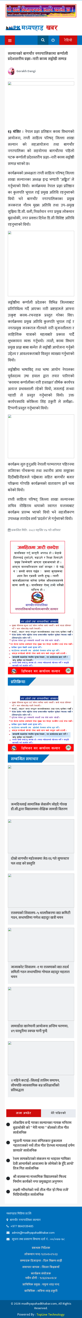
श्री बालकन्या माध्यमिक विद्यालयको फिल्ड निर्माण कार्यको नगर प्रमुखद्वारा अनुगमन (39, 1179)
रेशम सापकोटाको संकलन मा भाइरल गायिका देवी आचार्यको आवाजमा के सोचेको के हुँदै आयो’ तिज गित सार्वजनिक (43, 1164)
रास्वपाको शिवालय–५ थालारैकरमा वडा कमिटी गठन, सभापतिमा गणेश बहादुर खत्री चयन (40, 915)
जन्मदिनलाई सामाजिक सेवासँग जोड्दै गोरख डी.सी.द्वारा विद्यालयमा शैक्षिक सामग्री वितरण (39, 806)
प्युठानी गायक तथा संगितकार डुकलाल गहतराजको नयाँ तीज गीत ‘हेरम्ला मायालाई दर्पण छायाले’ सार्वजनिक (44, 1146)
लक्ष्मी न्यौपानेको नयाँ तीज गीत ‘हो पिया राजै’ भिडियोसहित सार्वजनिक (40, 1192)
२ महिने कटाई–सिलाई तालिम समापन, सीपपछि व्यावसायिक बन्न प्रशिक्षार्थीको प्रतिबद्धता (35, 1085)
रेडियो (68, 40)
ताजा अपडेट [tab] (23, 1113)
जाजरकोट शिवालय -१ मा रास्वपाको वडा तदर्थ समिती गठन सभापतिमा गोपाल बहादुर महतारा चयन (40, 972)
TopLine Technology (50, 1314)
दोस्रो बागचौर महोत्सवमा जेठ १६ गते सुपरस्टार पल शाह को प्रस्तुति (40, 861)
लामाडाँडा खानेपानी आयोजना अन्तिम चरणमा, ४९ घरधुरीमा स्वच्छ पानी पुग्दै (39, 1028)
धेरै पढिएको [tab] (58, 1113)
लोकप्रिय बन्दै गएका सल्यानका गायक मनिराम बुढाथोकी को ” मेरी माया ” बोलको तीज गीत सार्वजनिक (42, 1128)
